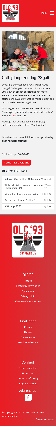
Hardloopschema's (28, 342)
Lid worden (28, 373)
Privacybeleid (28, 296)
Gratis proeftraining (28, 378)
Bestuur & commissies (28, 285)
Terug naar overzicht (16, 162)
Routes (28, 327)
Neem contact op (28, 368)
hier (14, 115)
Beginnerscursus (28, 383)
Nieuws (28, 332)
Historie (28, 280)
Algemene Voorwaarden (28, 301)
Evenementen (28, 337)
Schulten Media (46, 419)
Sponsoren (28, 291)
